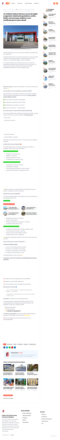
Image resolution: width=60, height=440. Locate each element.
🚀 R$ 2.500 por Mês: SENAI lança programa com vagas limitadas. (13, 208)
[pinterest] (12, 347)
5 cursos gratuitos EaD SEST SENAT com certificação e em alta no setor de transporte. (31, 208)
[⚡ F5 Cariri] (3, 3)
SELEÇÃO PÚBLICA (12, 9)
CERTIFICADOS (9, 344)
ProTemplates (5, 436)
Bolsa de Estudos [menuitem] (28, 3)
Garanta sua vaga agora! (13, 311)
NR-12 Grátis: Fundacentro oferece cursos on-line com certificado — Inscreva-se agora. (31, 213)
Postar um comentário (8, 398)
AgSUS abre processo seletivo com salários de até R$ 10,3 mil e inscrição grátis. (53, 77)
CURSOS (15, 344)
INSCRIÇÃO (26, 344)
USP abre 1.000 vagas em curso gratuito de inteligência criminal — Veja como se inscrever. (52, 53)
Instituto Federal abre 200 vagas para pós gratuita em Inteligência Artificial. (53, 30)
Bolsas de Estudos (27, 415)
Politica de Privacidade (47, 419)
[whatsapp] (47, 3)
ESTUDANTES (20, 344)
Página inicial (5, 9)
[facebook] (43, 3)
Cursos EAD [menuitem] (19, 3)
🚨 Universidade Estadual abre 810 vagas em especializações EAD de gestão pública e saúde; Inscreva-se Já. (13, 213)
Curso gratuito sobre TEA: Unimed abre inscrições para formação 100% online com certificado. (52, 15)
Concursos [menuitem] (13, 3)
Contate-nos (44, 416)
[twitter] (45, 3)
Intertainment (26, 422)
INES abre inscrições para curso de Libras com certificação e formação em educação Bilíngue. (32, 388)
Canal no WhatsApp (27, 413)
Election (24, 420)
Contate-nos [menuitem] (36, 3)
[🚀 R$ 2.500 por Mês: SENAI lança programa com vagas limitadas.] (5, 208)
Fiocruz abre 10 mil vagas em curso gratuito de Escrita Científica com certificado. (52, 69)
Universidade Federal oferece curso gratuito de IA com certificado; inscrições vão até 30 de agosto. (52, 46)
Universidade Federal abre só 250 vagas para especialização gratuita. (8, 388)
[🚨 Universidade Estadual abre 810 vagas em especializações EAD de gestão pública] (5, 214)
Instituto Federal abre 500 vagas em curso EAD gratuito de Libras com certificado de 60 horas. (20, 388)
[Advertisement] (20, 78)
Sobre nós (44, 414)
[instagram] (28, 436)
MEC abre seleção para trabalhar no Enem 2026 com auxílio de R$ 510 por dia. (53, 22)
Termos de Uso (45, 421)
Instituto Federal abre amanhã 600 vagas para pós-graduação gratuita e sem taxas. (20, 373)
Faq (42, 423)
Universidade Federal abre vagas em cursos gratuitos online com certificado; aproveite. (53, 38)
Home (8, 3)
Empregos (25, 417)
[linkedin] (15, 347)
